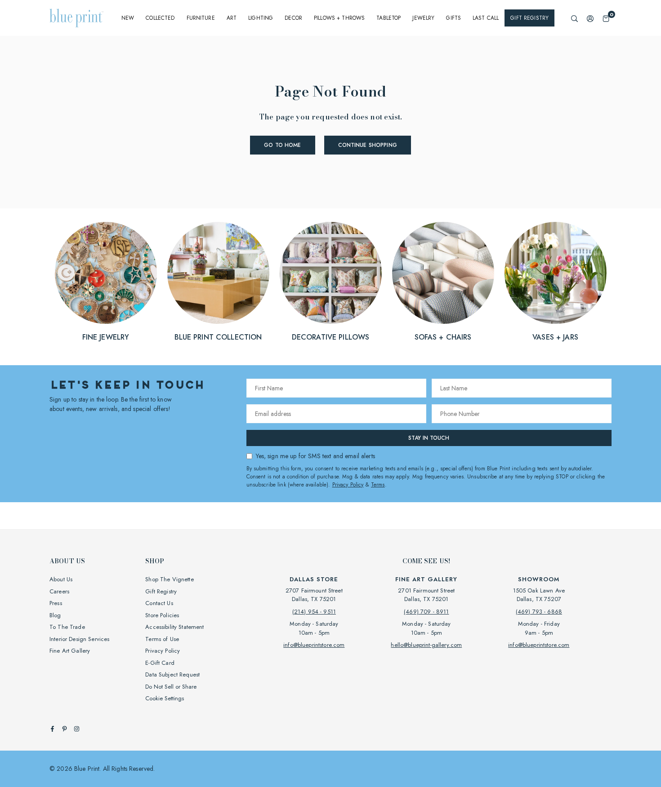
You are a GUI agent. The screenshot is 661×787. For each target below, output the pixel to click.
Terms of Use (162, 639)
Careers (59, 591)
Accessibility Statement (174, 627)
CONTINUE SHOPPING (367, 145)
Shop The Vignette (169, 579)
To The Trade (67, 627)
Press (55, 603)
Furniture (201, 18)
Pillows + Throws (339, 18)
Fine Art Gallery (69, 650)
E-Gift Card (159, 663)
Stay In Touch (428, 438)
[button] (606, 18)
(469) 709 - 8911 (426, 611)
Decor (293, 18)
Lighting (260, 18)
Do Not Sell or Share (171, 686)
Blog (55, 615)
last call (486, 18)
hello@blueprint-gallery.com (426, 645)
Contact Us (159, 603)
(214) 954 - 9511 (314, 611)
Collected (160, 18)
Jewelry (423, 18)
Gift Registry (529, 18)
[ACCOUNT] (590, 18)
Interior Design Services (79, 639)
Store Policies (162, 615)
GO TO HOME (282, 145)
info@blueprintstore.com (313, 645)
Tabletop (388, 18)
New (127, 18)
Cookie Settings (164, 698)
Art (232, 18)
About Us (60, 579)
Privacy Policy (348, 485)
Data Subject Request (172, 674)
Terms (378, 485)
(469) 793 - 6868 (539, 611)
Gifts (453, 18)
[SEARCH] (574, 18)
